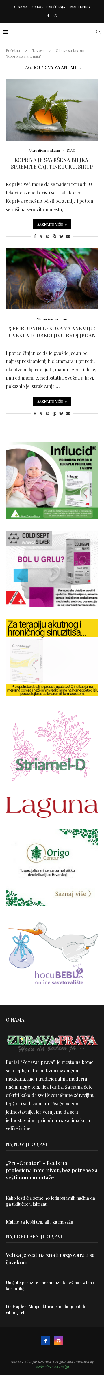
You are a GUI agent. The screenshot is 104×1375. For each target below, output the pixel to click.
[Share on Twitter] (41, 236)
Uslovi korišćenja (48, 7)
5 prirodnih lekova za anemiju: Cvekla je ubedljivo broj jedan (52, 332)
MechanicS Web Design (52, 1367)
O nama (20, 7)
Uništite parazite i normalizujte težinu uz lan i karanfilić (50, 1285)
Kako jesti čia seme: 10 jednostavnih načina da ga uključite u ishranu (50, 1201)
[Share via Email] (68, 236)
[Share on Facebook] (35, 236)
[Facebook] (48, 15)
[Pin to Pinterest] (47, 236)
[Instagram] (55, 15)
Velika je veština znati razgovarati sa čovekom (50, 1258)
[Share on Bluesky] (61, 236)
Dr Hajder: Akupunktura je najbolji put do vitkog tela (46, 1309)
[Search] (98, 31)
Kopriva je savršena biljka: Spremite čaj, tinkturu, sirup (52, 163)
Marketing (80, 7)
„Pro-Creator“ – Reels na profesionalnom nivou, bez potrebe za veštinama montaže (52, 1170)
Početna (13, 50)
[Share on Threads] (54, 236)
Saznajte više (50, 224)
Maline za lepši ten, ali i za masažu (39, 1222)
